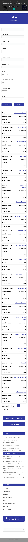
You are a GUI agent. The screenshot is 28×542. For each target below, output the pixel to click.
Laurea (3, 71)
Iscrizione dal (5, 57)
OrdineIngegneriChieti (15, 450)
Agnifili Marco (22, 259)
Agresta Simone (21, 288)
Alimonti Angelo (21, 392)
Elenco (3, 96)
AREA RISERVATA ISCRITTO (14, 418)
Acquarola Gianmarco (22, 186)
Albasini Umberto (20, 334)
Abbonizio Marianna (20, 113)
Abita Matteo (22, 127)
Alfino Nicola (22, 348)
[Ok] (26, 6)
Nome (3, 27)
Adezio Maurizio (21, 202)
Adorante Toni (21, 231)
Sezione (4, 49)
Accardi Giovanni (21, 142)
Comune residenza (7, 80)
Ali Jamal (23, 363)
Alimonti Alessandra (20, 377)
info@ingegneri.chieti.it (13, 445)
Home (12, 20)
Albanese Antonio (20, 303)
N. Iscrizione (5, 41)
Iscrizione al (5, 64)
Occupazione (5, 88)
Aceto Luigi (22, 156)
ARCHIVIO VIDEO (14, 424)
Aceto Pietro (22, 170)
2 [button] (22, 405)
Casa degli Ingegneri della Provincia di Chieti (15, 518)
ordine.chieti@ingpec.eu (12, 448)
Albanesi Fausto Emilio (21, 319)
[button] (13, 60)
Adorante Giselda (20, 216)
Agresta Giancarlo (20, 274)
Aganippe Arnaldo (20, 245)
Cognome (4, 34)
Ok (14, 8)
